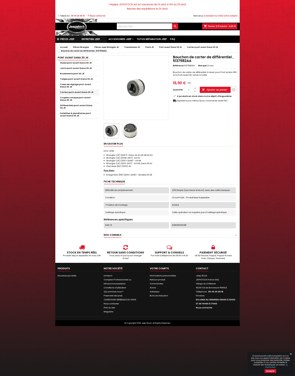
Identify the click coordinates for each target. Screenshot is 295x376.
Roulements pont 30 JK (72, 73)
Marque (202, 65)
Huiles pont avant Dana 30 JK (76, 62)
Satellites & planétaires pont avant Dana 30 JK (75, 114)
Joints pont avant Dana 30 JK (76, 68)
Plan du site (109, 307)
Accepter (270, 371)
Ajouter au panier (214, 90)
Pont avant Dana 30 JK (73, 57)
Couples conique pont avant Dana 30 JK (75, 98)
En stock (193, 96)
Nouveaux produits (67, 275)
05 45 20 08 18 (78, 15)
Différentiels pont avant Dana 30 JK (76, 106)
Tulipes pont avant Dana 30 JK (76, 79)
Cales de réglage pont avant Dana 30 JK (75, 85)
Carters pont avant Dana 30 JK (77, 92)
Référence (178, 65)
